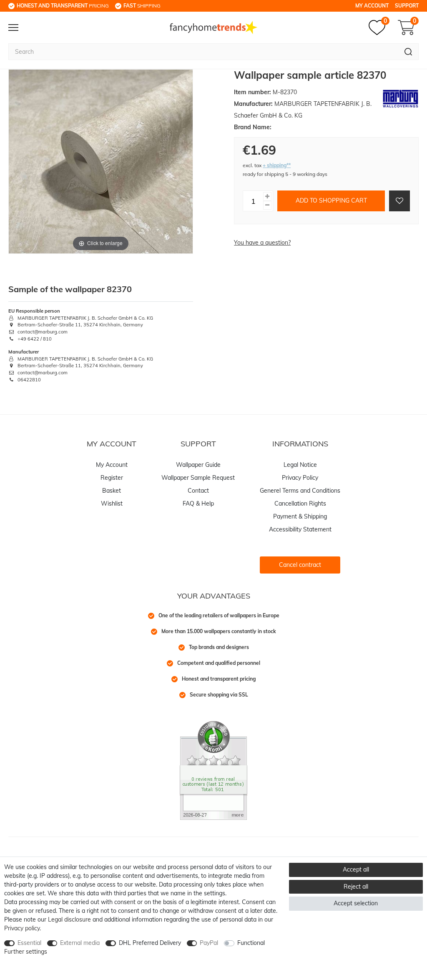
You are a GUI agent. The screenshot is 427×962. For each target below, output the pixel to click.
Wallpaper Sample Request (198, 477)
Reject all (356, 886)
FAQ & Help (198, 503)
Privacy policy (22, 928)
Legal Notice (300, 464)
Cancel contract (300, 565)
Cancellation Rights (300, 503)
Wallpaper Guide (198, 464)
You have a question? (262, 242)
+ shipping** (277, 165)
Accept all (356, 869)
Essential (29, 943)
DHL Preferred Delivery (150, 943)
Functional (251, 943)
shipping (142, 6)
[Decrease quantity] (267, 205)
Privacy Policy (300, 477)
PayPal (209, 943)
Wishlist (112, 503)
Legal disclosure (69, 919)
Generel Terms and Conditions (300, 490)
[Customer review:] (213, 770)
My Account (372, 6)
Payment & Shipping (300, 516)
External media (80, 943)
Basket (111, 490)
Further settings (25, 951)
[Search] (408, 51)
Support (407, 6)
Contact (198, 490)
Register (111, 477)
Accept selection (356, 903)
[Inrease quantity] (267, 196)
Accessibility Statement (300, 529)
